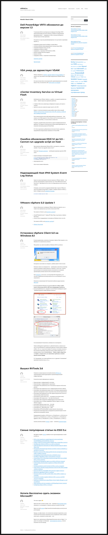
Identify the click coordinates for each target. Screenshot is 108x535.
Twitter (86, 8)
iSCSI (79, 66)
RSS (82, 8)
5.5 (20, 80)
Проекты (73, 88)
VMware (23, 80)
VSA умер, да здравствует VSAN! (40, 70)
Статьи (73, 116)
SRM (78, 75)
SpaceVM (73, 105)
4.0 (20, 379)
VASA (85, 77)
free (77, 66)
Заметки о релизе (38, 58)
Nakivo (85, 68)
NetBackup (74, 102)
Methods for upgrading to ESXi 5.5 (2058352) (44, 472)
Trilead (73, 77)
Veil (72, 107)
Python (72, 75)
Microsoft (36, 282)
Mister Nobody (23, 77)
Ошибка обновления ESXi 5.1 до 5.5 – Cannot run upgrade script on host (42, 140)
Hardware (24, 38)
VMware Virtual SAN (38, 224)
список (44, 434)
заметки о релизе (51, 211)
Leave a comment (23, 155)
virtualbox (76, 81)
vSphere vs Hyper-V (62, 8)
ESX (72, 64)
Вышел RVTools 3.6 (31, 368)
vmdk (82, 81)
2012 (21, 506)
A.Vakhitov (22, 243)
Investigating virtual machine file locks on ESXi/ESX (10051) (47, 455)
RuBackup (73, 104)
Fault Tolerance (80, 64)
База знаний (71, 8)
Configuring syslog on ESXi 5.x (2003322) (43, 484)
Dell (21, 38)
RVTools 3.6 (58, 373)
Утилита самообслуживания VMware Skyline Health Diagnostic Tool (79, 30)
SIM (75, 75)
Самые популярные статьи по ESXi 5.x (43, 430)
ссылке (42, 508)
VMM (72, 83)
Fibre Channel (73, 66)
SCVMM (21, 507)
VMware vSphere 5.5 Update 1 (37, 202)
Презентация (37, 61)
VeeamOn (84, 79)
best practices (79, 62)
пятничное (75, 90)
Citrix (73, 98)
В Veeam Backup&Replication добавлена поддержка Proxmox (79, 43)
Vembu (72, 81)
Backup (73, 62)
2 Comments (22, 216)
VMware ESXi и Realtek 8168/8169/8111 (79, 147)
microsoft (80, 69)
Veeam (79, 79)
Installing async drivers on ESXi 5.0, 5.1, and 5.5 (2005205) (47, 444)
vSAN (84, 83)
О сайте (78, 8)
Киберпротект (74, 111)
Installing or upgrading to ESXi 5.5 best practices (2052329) (47, 456)
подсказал (38, 274)
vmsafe (75, 83)
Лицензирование (81, 85)
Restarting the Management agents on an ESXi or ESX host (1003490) (49, 461)
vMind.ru (23, 8)
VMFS (85, 81)
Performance (80, 70)
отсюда (47, 421)
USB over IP (78, 77)
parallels (74, 70)
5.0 (20, 246)
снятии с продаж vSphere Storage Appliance (53, 74)
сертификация (75, 92)
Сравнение (80, 88)
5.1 (20, 152)
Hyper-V (23, 506)
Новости (27, 38)
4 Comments (22, 39)
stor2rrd (81, 75)
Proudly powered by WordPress (30, 530)
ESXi (75, 64)
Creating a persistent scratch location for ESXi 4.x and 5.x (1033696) (49, 466)
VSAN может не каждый (54, 82)
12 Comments (22, 83)
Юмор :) (73, 162)
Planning (73, 73)
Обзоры (73, 113)
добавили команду (49, 191)
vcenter (74, 79)
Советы (21, 106)
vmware (79, 83)
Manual (84, 66)
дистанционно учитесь (55, 520)
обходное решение (43, 151)
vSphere (26, 80)
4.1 (22, 379)
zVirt (73, 110)
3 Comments (22, 108)
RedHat (73, 103)
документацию (62, 421)
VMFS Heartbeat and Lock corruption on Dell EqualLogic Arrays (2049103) (50, 483)
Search (72, 18)
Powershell (79, 73)
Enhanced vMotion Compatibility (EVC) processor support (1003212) (49, 470)
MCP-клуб (74, 68)
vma (79, 81)
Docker (85, 62)
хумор (82, 92)
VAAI (82, 77)
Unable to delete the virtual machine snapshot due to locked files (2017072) (50, 442)
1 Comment (22, 443)
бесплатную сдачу (62, 503)
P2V (71, 70)
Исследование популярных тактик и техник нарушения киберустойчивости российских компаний (79, 135)
